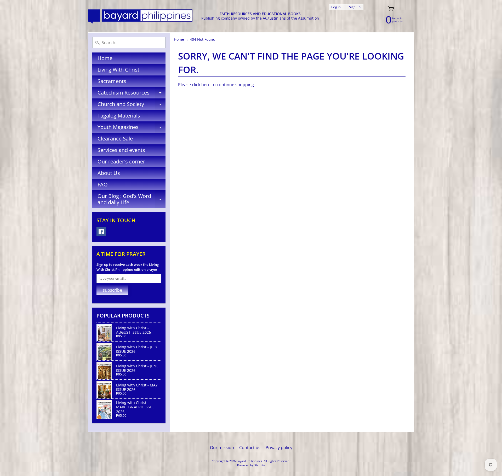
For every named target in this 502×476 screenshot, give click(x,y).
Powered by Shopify (251, 465)
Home (105, 58)
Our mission (222, 447)
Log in (336, 7)
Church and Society (132, 105)
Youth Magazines (132, 128)
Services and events (121, 150)
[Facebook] (101, 231)
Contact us (249, 447)
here (205, 84)
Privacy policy (279, 447)
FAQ (103, 184)
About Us (109, 173)
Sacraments (112, 81)
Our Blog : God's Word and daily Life (132, 199)
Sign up (355, 7)
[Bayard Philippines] (140, 16)
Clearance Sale (115, 138)
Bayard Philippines (249, 461)
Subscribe (112, 290)
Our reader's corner (121, 161)
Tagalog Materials (119, 115)
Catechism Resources (132, 93)
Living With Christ (118, 69)
